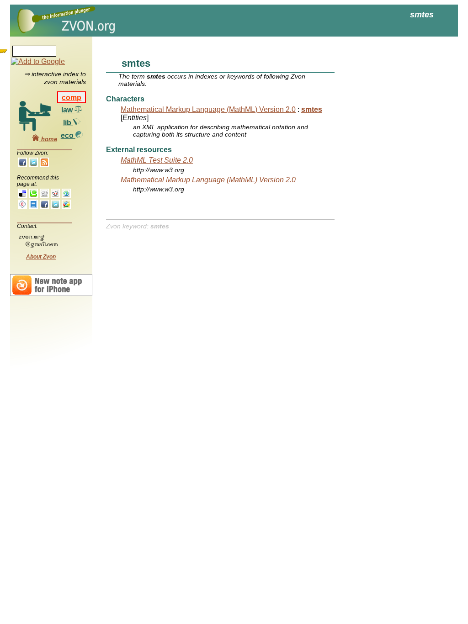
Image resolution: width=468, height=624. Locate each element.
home (48, 139)
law (67, 110)
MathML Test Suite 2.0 (157, 160)
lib (68, 123)
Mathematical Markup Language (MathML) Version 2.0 (208, 109)
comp (71, 97)
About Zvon (41, 257)
